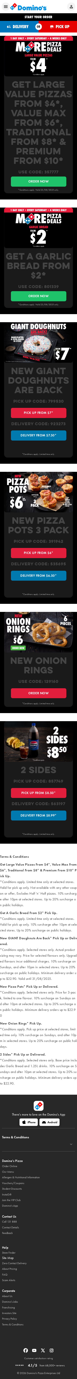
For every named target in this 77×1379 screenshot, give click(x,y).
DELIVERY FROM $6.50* (38, 576)
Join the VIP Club (11, 1200)
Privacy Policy (9, 1318)
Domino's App (10, 1205)
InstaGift (6, 1194)
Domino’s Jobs (10, 1301)
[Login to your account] (71, 6)
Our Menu (8, 1172)
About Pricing (9, 1269)
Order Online (9, 1166)
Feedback (7, 1233)
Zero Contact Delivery (14, 1263)
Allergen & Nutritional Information (21, 1177)
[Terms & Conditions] (71, 1144)
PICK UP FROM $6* (38, 553)
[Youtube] (34, 1352)
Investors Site (9, 1313)
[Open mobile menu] (6, 6)
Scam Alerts (8, 1280)
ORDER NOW (38, 181)
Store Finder (8, 1252)
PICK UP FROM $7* (38, 413)
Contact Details (10, 1227)
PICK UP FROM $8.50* (38, 793)
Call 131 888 (9, 1221)
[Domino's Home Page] (28, 6)
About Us (7, 1296)
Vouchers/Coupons (13, 1183)
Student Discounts (12, 1188)
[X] (43, 1352)
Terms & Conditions (12, 1324)
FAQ (4, 1274)
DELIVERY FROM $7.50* (38, 435)
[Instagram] (51, 1352)
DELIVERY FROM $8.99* (39, 815)
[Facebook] (26, 1352)
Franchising (8, 1307)
